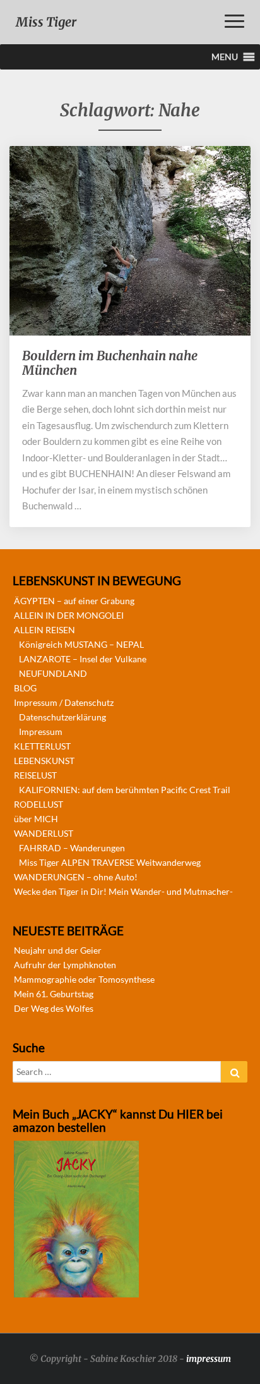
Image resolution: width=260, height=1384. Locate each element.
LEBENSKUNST (44, 760)
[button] (224, 57)
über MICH (36, 818)
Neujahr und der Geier (58, 950)
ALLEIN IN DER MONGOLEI (69, 615)
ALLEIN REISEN (44, 629)
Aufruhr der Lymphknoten (65, 964)
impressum (208, 1358)
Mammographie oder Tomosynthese (84, 979)
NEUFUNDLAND (53, 673)
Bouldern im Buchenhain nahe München (110, 363)
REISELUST (35, 775)
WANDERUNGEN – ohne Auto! (76, 876)
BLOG (25, 688)
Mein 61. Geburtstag (53, 993)
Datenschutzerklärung (62, 717)
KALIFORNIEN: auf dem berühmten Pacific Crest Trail (124, 789)
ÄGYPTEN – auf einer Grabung (74, 600)
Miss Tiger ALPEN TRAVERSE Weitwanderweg (110, 862)
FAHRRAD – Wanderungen (72, 847)
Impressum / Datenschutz (64, 702)
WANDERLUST (43, 833)
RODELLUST (38, 804)
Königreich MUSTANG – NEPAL (81, 644)
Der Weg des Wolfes (53, 1008)
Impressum (40, 731)
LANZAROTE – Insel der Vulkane (82, 658)
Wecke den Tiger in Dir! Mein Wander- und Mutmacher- (123, 891)
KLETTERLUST (42, 746)
